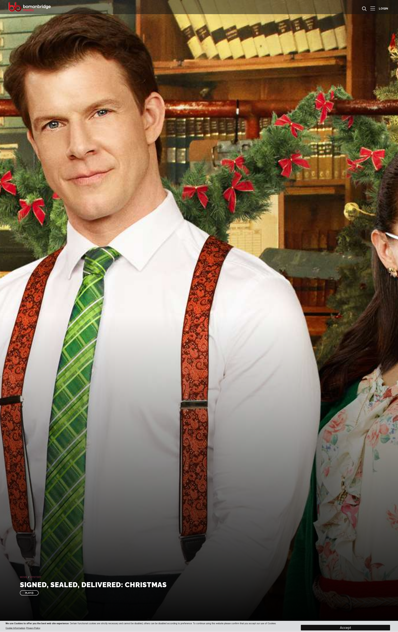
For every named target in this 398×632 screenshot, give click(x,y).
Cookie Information (15, 628)
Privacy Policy (33, 628)
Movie (24, 577)
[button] (373, 9)
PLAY (28, 593)
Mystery (35, 577)
